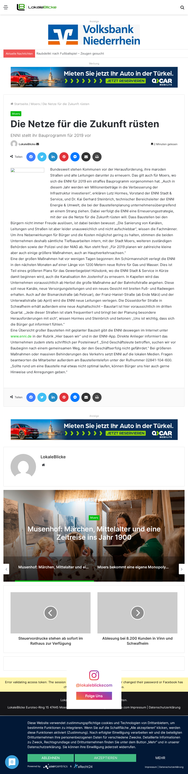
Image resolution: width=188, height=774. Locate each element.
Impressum (138, 707)
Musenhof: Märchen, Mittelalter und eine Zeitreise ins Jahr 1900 (94, 533)
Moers (35, 104)
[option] (94, 536)
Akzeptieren (105, 758)
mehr (160, 758)
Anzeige (94, 21)
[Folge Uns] (94, 677)
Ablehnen (50, 758)
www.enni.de (21, 336)
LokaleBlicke (27, 144)
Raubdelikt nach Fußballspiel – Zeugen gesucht (71, 53)
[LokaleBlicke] (36, 7)
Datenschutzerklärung (164, 707)
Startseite (20, 104)
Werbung (94, 63)
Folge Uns (94, 696)
